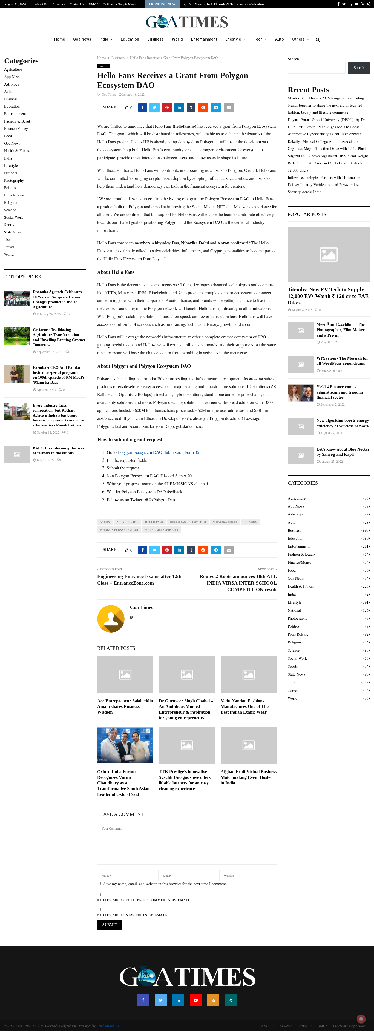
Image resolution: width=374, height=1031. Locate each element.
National (10, 172)
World (177, 39)
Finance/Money (16, 128)
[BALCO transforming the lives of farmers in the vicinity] (17, 454)
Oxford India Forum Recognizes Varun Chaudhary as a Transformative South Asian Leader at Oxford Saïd (123, 783)
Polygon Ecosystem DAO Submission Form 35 (158, 452)
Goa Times (109, 94)
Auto (279, 39)
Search (293, 59)
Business (155, 39)
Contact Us (77, 4)
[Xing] (231, 1000)
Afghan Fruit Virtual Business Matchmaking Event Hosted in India (249, 777)
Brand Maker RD (107, 1025)
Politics (10, 187)
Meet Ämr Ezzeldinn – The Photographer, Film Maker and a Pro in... (341, 329)
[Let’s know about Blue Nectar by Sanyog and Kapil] (301, 455)
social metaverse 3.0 (161, 530)
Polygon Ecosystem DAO (119, 530)
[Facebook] (143, 1000)
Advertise (58, 4)
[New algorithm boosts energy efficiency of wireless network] (301, 426)
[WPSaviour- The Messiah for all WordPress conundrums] (301, 364)
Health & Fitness (17, 150)
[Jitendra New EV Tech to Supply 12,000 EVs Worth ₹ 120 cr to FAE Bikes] (329, 254)
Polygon (250, 522)
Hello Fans (154, 522)
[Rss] (213, 1000)
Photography (14, 180)
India (103, 39)
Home (59, 39)
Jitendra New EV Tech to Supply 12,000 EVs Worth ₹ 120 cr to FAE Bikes (328, 296)
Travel (9, 246)
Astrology (11, 84)
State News (12, 232)
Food (8, 135)
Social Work (13, 217)
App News (12, 76)
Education (130, 39)
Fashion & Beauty (18, 121)
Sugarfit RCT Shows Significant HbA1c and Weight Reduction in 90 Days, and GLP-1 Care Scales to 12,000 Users (328, 163)
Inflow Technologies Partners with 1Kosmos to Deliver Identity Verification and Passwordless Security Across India (324, 184)
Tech (258, 39)
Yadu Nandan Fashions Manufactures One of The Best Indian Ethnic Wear (245, 707)
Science (10, 209)
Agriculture (13, 69)
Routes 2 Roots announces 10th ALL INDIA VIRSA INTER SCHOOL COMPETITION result (238, 583)
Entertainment (204, 39)
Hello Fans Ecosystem (188, 522)
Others (298, 39)
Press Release (14, 195)
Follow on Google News (119, 4)
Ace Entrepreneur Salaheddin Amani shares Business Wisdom (125, 707)
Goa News (82, 39)
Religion (10, 202)
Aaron (105, 522)
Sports (9, 224)
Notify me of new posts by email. (132, 915)
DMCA (94, 4)
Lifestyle (233, 39)
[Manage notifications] (361, 1019)
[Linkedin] (178, 1000)
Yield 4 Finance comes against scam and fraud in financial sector (340, 392)
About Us (41, 4)
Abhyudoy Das (127, 522)
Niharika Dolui (225, 522)
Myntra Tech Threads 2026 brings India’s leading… (231, 4)
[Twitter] (161, 1000)
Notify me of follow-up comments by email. (144, 900)
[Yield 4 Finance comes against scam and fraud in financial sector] (301, 392)
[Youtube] (196, 1000)
